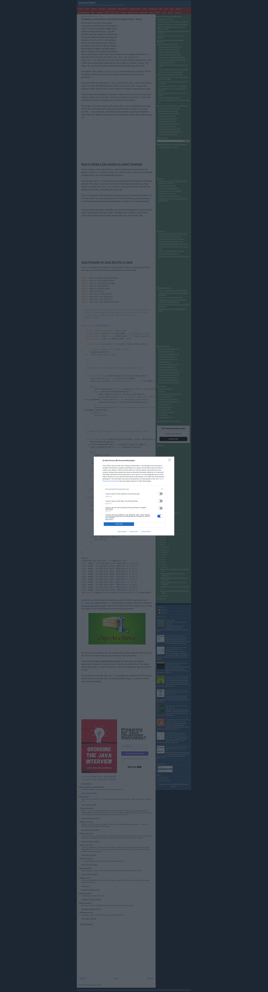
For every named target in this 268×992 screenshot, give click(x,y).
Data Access (134, 531)
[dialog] (134, 496)
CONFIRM (119, 524)
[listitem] (134, 489)
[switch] (160, 493)
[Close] (170, 461)
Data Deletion (122, 531)
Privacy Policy (145, 531)
